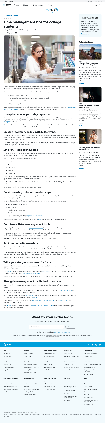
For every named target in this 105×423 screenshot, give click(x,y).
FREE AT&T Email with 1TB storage (25, 412)
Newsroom (87, 383)
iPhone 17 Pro (27, 356)
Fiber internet (7, 356)
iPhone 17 (26, 361)
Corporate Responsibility (90, 389)
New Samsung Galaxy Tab (30, 383)
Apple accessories (48, 381)
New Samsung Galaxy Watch (31, 389)
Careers (86, 392)
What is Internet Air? (69, 383)
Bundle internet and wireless (71, 381)
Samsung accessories (49, 386)
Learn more (85, 34)
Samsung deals (88, 361)
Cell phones (7, 353)
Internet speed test (69, 359)
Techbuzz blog (7, 412)
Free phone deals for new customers (90, 370)
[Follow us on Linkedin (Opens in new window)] (100, 344)
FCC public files (7, 416)
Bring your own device (70, 361)
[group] (12, 351)
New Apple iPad (28, 381)
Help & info (87, 394)
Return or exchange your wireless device (70, 396)
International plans (49, 356)
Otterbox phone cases (49, 389)
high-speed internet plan (35, 216)
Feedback (14, 412)
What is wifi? (67, 400)
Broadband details (36, 414)
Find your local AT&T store (46, 306)
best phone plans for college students (43, 300)
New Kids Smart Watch (30, 394)
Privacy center (65, 414)
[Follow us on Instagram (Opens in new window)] (96, 344)
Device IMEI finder (68, 370)
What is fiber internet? (69, 390)
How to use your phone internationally (70, 387)
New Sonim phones (9, 392)
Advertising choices (56, 414)
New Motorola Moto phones (11, 389)
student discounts (63, 300)
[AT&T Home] (6, 5)
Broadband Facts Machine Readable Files (91, 400)
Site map (5, 414)
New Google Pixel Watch (30, 392)
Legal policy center (46, 414)
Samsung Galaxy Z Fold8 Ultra (31, 367)
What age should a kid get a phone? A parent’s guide (88, 64)
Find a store (90, 1)
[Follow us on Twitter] (8, 33)
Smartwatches (7, 364)
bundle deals (37, 297)
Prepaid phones (8, 370)
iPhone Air (26, 359)
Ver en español (98, 1)
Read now (81, 83)
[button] (16, 33)
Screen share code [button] (89, 404)
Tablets (5, 361)
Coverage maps (12, 414)
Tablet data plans (48, 364)
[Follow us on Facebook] (5, 33)
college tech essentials (36, 228)
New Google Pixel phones (10, 386)
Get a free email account (62, 332)
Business (11, 1)
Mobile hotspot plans (49, 367)
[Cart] (96, 5)
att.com (9, 306)
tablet (40, 219)
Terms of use (20, 414)
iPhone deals (87, 359)
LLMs (36, 412)
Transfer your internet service (71, 367)
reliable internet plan (65, 290)
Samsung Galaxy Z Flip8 (30, 372)
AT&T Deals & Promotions (90, 353)
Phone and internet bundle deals (92, 364)
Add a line (46, 359)
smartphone (7, 122)
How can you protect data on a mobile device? (89, 148)
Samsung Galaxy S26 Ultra (30, 364)
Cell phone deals (88, 356)
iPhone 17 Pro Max (28, 353)
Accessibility (28, 414)
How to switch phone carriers (71, 356)
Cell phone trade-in (69, 364)
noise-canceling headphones (31, 273)
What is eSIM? (67, 393)
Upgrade (46, 361)
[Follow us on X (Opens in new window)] (88, 344)
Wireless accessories (9, 367)
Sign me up (71, 326)
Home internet (7, 359)
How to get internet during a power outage (89, 106)
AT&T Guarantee (88, 397)
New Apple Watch (28, 386)
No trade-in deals (88, 374)
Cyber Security (97, 414)
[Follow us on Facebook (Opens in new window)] (92, 344)
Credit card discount (89, 367)
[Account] (100, 5)
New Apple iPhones (9, 381)
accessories (33, 306)
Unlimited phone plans (49, 353)
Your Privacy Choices (74, 414)
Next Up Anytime (48, 370)
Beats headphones (48, 392)
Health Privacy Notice (87, 414)
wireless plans (30, 295)
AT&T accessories (48, 383)
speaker (9, 271)
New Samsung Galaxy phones (11, 383)
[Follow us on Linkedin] (12, 33)
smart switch (46, 271)
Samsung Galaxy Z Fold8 (30, 370)
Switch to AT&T (68, 353)
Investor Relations (88, 386)
